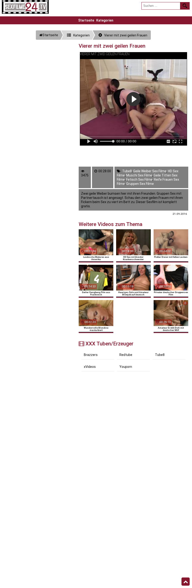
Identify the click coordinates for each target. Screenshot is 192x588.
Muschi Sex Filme (139, 175)
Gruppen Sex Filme (140, 184)
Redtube (125, 355)
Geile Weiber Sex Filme (149, 171)
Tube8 (127, 171)
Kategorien (104, 20)
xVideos (90, 367)
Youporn (125, 367)
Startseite (86, 20)
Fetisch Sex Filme (139, 179)
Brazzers (91, 355)
